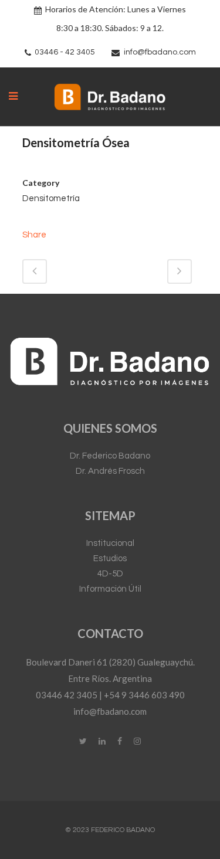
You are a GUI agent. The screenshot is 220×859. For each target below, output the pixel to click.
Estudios (110, 558)
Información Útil (110, 589)
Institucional (110, 543)
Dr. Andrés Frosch (110, 471)
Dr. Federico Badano (110, 455)
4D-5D (110, 573)
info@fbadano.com (160, 52)
